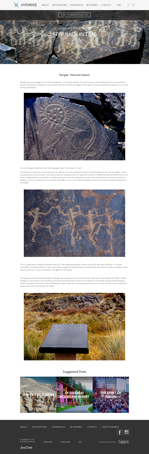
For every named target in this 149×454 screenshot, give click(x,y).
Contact (106, 5)
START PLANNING (110, 427)
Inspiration (74, 28)
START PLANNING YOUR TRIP (74, 15)
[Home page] (25, 6)
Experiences (76, 5)
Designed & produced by (107, 442)
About (45, 5)
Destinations (59, 5)
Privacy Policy (65, 442)
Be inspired (92, 5)
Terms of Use (48, 442)
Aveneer (62, 28)
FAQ (80, 442)
